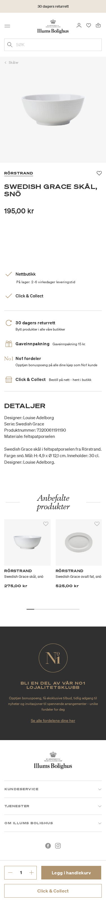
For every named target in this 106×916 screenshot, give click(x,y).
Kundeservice (21, 789)
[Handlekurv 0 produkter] (98, 24)
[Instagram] (58, 846)
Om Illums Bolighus (29, 823)
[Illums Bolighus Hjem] (52, 26)
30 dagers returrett (53, 6)
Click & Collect (53, 891)
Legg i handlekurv (71, 872)
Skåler (14, 62)
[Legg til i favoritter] (45, 524)
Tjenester (17, 806)
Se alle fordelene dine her (53, 720)
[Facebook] (48, 846)
